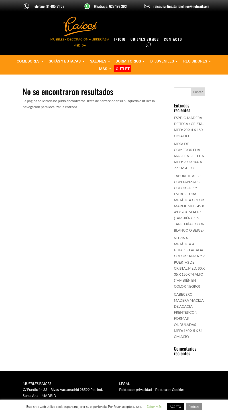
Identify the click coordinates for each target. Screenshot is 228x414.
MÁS (103, 69)
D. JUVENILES (162, 61)
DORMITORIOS (128, 61)
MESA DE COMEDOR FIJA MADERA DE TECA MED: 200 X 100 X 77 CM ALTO (189, 155)
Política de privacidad (135, 389)
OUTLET (123, 69)
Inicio (120, 40)
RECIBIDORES (195, 61)
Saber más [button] (154, 406)
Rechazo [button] (194, 406)
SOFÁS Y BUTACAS (65, 61)
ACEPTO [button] (175, 406)
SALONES (98, 61)
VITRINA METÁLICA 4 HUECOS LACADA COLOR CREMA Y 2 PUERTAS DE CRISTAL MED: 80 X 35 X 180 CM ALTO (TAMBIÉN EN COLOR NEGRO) (189, 262)
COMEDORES (28, 61)
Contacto (173, 40)
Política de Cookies (169, 389)
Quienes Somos (144, 40)
